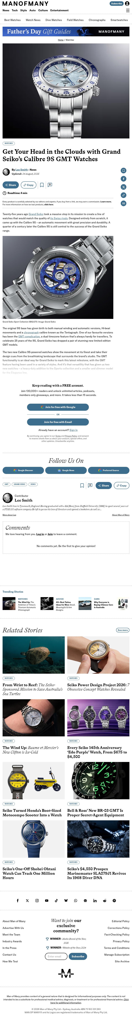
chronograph (31, 332)
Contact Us (9, 954)
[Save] (41, 185)
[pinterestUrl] (114, 900)
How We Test (10, 961)
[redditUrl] (104, 900)
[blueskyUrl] (66, 900)
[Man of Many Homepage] (34, 3)
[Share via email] (123, 203)
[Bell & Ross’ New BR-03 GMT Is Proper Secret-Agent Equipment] (98, 780)
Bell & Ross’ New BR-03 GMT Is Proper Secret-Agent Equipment (95, 812)
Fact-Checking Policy (116, 934)
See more (123, 630)
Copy (30, 185)
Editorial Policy (120, 921)
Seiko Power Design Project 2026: (98, 687)
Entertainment (59, 10)
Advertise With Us (13, 928)
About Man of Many (120, 515)
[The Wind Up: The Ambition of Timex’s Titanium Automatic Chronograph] (9, 603)
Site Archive (122, 961)
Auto (32, 10)
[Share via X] (125, 120)
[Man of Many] (66, 973)
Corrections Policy (118, 928)
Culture (43, 10)
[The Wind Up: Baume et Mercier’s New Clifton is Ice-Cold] (34, 718)
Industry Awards (12, 941)
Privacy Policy (71, 436)
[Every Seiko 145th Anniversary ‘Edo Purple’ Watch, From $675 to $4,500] (98, 718)
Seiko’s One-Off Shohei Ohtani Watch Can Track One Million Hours (29, 873)
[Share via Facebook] (125, 113)
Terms (58, 436)
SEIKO (33, 484)
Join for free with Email (58, 422)
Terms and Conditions (116, 947)
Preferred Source (111, 470)
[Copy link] (125, 134)
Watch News (33, 20)
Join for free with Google (60, 407)
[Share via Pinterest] (125, 127)
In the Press (9, 947)
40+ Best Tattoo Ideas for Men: (65, 606)
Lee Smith (21, 169)
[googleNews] (85, 900)
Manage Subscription (116, 954)
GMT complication (29, 336)
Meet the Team (11, 934)
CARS (96, 599)
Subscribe (116, 3)
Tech (15, 10)
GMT (6, 484)
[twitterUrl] (27, 900)
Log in (40, 534)
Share (12, 185)
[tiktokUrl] (56, 900)
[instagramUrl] (37, 900)
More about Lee (9, 515)
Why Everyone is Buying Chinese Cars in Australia (103, 605)
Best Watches (12, 20)
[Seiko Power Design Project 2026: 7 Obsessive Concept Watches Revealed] (98, 655)
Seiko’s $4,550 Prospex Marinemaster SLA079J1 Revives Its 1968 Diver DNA (96, 873)
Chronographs (97, 20)
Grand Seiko (36, 214)
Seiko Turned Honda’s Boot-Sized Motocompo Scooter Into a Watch (32, 812)
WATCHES (9, 143)
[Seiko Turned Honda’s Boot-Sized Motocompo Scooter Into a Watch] (34, 780)
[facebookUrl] (17, 900)
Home (60, 40)
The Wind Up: (27, 606)
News (6, 10)
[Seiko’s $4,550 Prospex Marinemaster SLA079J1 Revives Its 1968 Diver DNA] (98, 839)
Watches (70, 40)
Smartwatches (119, 20)
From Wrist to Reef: (33, 689)
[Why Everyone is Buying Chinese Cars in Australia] (85, 603)
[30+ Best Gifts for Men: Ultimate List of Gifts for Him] (123, 603)
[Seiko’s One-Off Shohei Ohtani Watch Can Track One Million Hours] (34, 839)
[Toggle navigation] (128, 10)
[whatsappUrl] (75, 900)
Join (50, 534)
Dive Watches (54, 20)
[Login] (127, 3)
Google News (68, 470)
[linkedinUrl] (95, 900)
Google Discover (25, 470)
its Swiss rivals (59, 218)
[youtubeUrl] (46, 900)
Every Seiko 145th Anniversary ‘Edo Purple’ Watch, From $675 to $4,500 (97, 752)
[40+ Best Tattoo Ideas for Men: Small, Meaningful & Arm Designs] (47, 603)
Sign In (74, 430)
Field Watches (75, 20)
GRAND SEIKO (19, 484)
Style (23, 10)
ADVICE (60, 599)
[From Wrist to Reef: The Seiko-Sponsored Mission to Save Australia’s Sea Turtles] (34, 655)
